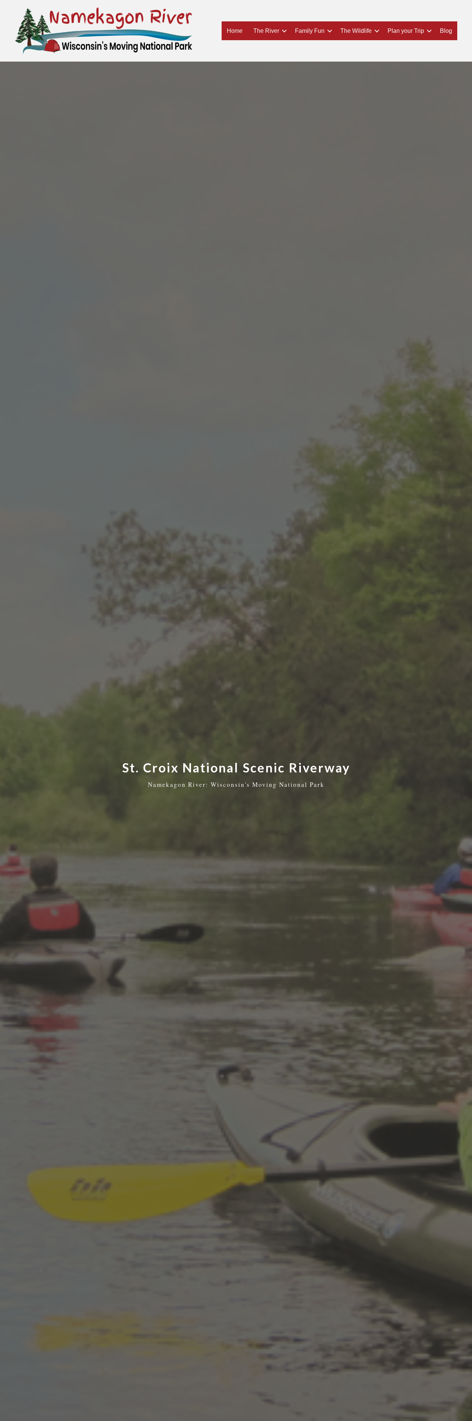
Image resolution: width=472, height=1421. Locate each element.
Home (235, 31)
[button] (284, 30)
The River (266, 31)
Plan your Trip (406, 31)
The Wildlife (356, 31)
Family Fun (309, 31)
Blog (446, 31)
